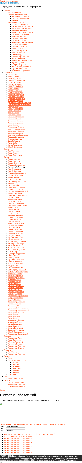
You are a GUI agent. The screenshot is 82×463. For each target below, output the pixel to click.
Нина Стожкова (14, 284)
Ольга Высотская (15, 262)
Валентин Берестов (16, 250)
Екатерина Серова (16, 320)
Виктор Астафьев (15, 109)
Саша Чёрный (14, 227)
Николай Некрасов (16, 312)
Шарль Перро (18, 54)
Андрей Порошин (15, 276)
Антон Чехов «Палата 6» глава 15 (18, 446)
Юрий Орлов (17, 48)
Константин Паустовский (23, 42)
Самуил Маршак (19, 65)
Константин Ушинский (22, 61)
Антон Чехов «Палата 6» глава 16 (18, 444)
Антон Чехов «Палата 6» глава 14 (18, 448)
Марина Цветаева (15, 175)
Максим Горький (19, 50)
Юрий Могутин (14, 169)
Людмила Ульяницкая (17, 205)
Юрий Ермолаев (15, 147)
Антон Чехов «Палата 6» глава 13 (18, 450)
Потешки (16, 366)
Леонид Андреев (15, 85)
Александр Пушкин (20, 56)
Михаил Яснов (14, 280)
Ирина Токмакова (20, 69)
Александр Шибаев (16, 278)
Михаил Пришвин (16, 137)
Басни (6, 149)
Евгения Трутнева (16, 248)
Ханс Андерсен (18, 59)
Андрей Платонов (19, 38)
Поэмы (7, 380)
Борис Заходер (14, 219)
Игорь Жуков (13, 177)
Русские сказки (14, 12)
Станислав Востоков (17, 181)
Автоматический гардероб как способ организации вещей (29, 434)
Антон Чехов (13, 113)
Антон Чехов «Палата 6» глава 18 (18, 440)
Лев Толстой (13, 75)
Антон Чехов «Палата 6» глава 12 (18, 452)
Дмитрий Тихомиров (21, 28)
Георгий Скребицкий (17, 81)
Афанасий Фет (14, 306)
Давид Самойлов (15, 193)
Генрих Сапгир (14, 235)
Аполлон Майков (15, 233)
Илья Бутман (13, 89)
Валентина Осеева (16, 131)
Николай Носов (14, 119)
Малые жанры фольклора (19, 360)
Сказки (7, 10)
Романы (7, 350)
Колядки (16, 370)
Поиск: (3, 428)
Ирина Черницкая (16, 292)
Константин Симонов (17, 195)
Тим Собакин (14, 141)
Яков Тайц (12, 143)
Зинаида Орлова (15, 294)
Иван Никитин (14, 161)
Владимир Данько (16, 221)
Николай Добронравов (18, 308)
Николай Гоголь (15, 344)
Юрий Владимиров (16, 332)
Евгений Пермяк (15, 83)
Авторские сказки (16, 22)
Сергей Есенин (14, 304)
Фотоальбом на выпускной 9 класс (19, 436)
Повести (7, 336)
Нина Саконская (15, 324)
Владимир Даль (18, 52)
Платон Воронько (15, 288)
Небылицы (16, 368)
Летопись (12, 374)
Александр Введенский (18, 334)
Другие (15, 20)
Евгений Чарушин (16, 95)
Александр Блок (15, 199)
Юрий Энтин (13, 209)
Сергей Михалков (19, 44)
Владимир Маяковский (18, 191)
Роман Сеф (12, 252)
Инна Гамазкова (15, 239)
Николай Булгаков (16, 117)
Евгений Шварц (19, 40)
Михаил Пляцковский (21, 71)
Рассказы (8, 73)
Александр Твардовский (18, 310)
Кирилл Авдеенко (15, 268)
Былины (15, 362)
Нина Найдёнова (15, 290)
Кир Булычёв (13, 185)
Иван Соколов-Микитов (22, 32)
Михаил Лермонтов (16, 386)
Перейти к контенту (9, 1)
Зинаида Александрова (18, 272)
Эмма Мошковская (16, 203)
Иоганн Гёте (13, 183)
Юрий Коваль (14, 77)
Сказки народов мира (17, 14)
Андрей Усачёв (14, 266)
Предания (16, 372)
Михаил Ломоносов (16, 165)
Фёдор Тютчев (14, 300)
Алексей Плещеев (15, 231)
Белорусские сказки (20, 18)
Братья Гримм (18, 63)
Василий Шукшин (16, 97)
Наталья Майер (14, 282)
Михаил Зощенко (15, 101)
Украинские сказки (20, 16)
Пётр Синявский (15, 298)
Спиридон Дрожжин (17, 270)
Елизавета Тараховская (18, 296)
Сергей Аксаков (15, 91)
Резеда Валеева (14, 179)
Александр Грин (15, 338)
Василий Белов (14, 115)
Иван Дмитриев (15, 155)
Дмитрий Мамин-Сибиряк (19, 103)
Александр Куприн (16, 127)
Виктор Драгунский (17, 129)
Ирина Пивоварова (16, 260)
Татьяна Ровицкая (16, 330)
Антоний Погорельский (22, 26)
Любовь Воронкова (16, 286)
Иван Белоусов (14, 326)
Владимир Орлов (15, 107)
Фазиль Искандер (15, 93)
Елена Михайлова (15, 264)
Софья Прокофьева (20, 24)
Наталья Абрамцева (20, 34)
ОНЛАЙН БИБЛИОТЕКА (9, 3)
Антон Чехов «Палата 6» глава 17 (18, 442)
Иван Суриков (14, 316)
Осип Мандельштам (16, 187)
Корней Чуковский (16, 223)
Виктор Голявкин (15, 87)
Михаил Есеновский (17, 173)
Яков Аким (12, 318)
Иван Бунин (13, 125)
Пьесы (6, 376)
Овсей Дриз (13, 256)
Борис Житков (14, 111)
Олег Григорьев (15, 258)
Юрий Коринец (14, 171)
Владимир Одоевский (21, 67)
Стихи (6, 157)
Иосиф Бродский (15, 328)
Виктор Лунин (14, 211)
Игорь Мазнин (14, 159)
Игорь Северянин (15, 163)
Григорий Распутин (16, 99)
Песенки (16, 364)
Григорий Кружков (16, 254)
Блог (10, 358)
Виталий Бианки (19, 46)
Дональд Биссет (19, 36)
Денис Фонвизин (15, 378)
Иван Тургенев (14, 79)
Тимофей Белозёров (16, 244)
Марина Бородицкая (17, 241)
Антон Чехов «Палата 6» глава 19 (18, 438)
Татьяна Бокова (15, 274)
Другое (7, 356)
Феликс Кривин (15, 139)
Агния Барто (13, 207)
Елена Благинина (15, 217)
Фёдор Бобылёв (14, 213)
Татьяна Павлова (19, 30)
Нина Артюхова (15, 145)
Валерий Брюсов (15, 201)
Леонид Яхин (13, 197)
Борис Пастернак (15, 189)
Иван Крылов (14, 153)
